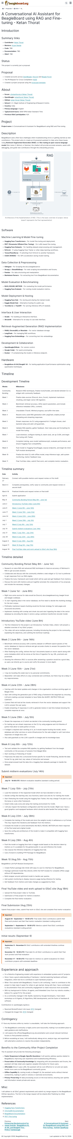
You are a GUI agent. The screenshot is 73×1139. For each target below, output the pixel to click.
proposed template (38, 83)
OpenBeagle (27, 77)
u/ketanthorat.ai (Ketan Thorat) (21, 94)
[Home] (3, 9)
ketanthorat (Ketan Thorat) (24, 97)
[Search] (66, 3)
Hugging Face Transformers (15, 1108)
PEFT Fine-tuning (11, 1116)
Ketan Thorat (18, 42)
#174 (24, 1012)
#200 (35, 80)
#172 (32, 1009)
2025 (16, 8)
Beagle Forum (47, 77)
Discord (35, 77)
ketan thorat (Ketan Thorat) (20, 100)
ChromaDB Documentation (14, 1111)
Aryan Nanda (16, 45)
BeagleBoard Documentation (15, 1114)
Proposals (9, 8)
